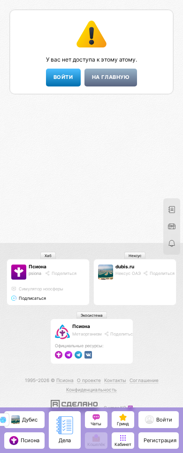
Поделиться (63, 273)
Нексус (135, 255)
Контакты (115, 380)
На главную (111, 77)
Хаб (48, 255)
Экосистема (92, 315)
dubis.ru (124, 266)
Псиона (37, 266)
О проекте (89, 380)
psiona (35, 273)
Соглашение (144, 380)
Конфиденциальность (91, 389)
